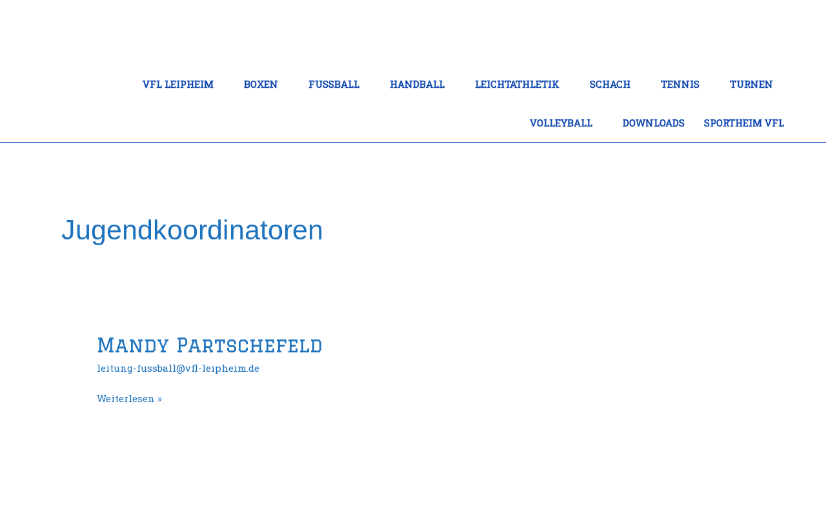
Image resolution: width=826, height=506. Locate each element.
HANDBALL (417, 83)
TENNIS (680, 83)
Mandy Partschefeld (210, 345)
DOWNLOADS (654, 122)
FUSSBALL (333, 83)
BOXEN (261, 83)
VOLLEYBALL (561, 122)
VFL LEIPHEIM (178, 83)
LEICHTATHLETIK (517, 83)
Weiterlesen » (129, 397)
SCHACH (610, 83)
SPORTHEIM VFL (744, 122)
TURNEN (751, 83)
